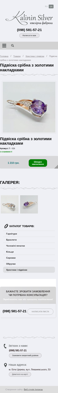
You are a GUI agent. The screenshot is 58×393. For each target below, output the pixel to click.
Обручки (11, 264)
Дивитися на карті (20, 374)
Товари (17, 56)
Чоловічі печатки (15, 246)
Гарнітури (11, 233)
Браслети (11, 239)
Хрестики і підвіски (35, 56)
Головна (4, 56)
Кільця (10, 252)
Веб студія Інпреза (33, 389)
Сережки (11, 258)
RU (46, 6)
